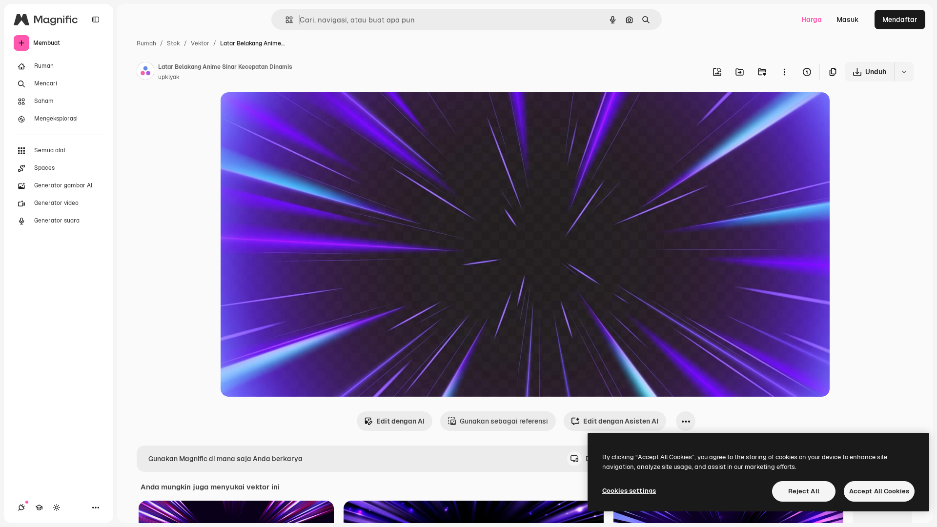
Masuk (847, 19)
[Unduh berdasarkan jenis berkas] (904, 71)
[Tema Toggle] (56, 507)
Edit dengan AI (400, 421)
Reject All (803, 491)
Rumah (146, 43)
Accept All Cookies (879, 491)
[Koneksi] (21, 507)
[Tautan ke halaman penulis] (145, 72)
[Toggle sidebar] (95, 19)
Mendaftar (899, 19)
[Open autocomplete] (285, 19)
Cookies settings (629, 490)
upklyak (169, 77)
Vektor (200, 43)
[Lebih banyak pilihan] (784, 71)
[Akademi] (39, 507)
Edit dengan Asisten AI (620, 421)
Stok (173, 43)
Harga (811, 19)
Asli (275, 111)
